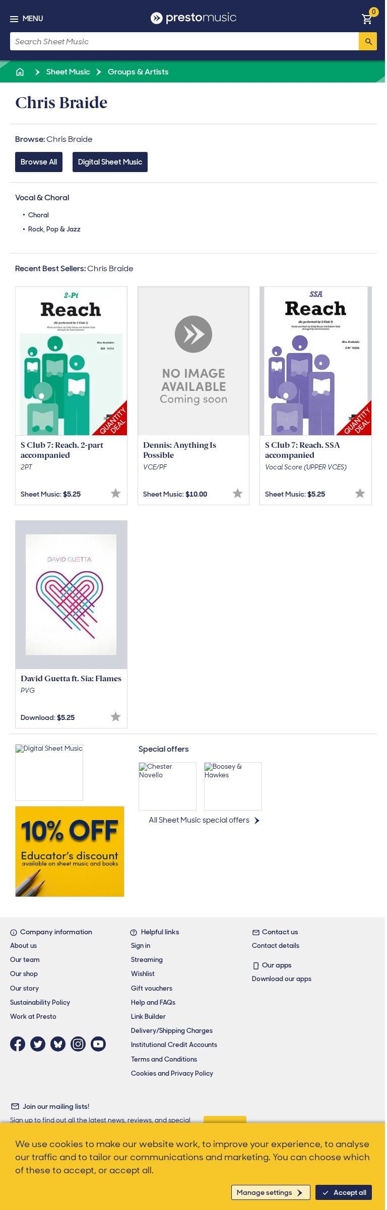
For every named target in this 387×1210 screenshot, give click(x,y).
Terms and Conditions (164, 1059)
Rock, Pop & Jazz (54, 229)
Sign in (140, 945)
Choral (38, 215)
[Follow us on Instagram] (81, 1044)
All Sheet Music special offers (199, 820)
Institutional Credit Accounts (174, 1044)
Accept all (350, 1192)
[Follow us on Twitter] (40, 1044)
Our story (24, 988)
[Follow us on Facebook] (20, 1044)
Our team (25, 959)
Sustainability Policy (40, 1002)
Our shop (24, 974)
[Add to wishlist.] (115, 493)
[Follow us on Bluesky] (60, 1044)
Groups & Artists (137, 71)
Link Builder (148, 1016)
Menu (33, 19)
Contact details (275, 945)
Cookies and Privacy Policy (172, 1073)
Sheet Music (67, 71)
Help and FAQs (153, 1002)
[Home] (21, 71)
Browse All (39, 162)
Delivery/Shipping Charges (172, 1030)
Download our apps (281, 979)
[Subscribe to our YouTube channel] (101, 1044)
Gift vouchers (151, 988)
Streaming (147, 959)
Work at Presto (33, 1016)
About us (23, 945)
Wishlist (143, 974)
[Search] (368, 41)
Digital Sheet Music (110, 162)
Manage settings (264, 1192)
